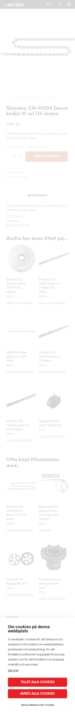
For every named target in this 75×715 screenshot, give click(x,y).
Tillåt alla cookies (38, 682)
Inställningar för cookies (37, 705)
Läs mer (13, 670)
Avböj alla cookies (37, 694)
